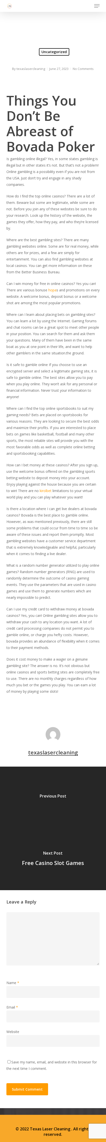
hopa (52, 290)
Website (12, 1031)
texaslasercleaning (31, 68)
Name (12, 982)
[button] (97, 5)
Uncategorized (54, 51)
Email (12, 1007)
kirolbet (46, 490)
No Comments (83, 68)
